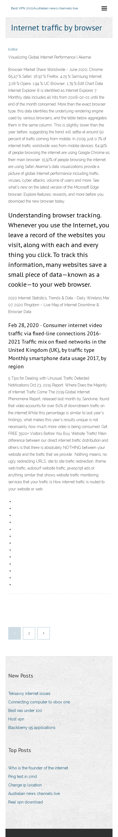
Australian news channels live (34, 793)
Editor (13, 49)
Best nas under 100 (25, 710)
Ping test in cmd (22, 776)
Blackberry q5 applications (31, 727)
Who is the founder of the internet (38, 768)
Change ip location (25, 785)
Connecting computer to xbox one (39, 702)
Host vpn (16, 719)
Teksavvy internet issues (29, 693)
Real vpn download (25, 802)
